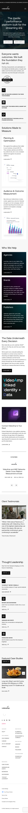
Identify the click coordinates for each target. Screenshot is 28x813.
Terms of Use (4, 795)
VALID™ (3, 731)
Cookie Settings (5, 788)
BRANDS (17, 747)
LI (2, 720)
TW (9, 720)
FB (6, 720)
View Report (5, 592)
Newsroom (5, 771)
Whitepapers (5, 774)
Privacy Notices (5, 798)
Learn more (7, 159)
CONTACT (4, 746)
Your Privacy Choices (8, 792)
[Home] (6, 9)
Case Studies (5, 764)
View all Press (18, 481)
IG (4, 720)
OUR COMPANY (5, 738)
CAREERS (4, 741)
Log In (4, 723)
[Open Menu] (25, 8)
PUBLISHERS (18, 749)
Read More (8, 481)
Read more (5, 691)
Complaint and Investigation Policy (8, 801)
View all (4, 609)
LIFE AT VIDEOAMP (6, 743)
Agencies (17, 744)
